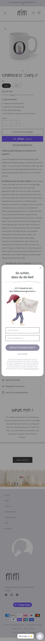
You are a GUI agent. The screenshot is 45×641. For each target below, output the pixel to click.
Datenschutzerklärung (31, 369)
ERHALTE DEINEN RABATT (23, 348)
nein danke (23, 354)
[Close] (41, 268)
